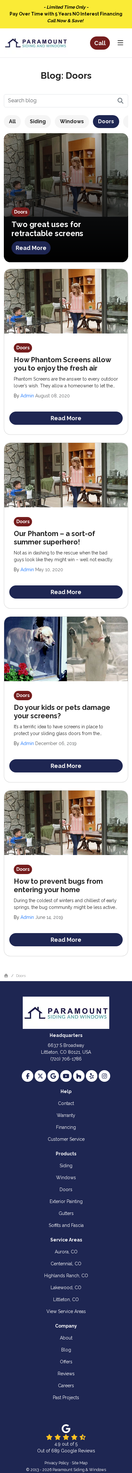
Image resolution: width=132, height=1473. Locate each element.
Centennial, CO (66, 1263)
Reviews (66, 1373)
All (12, 121)
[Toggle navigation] (120, 42)
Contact (66, 1103)
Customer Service (66, 1139)
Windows (72, 121)
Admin (27, 395)
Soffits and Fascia (66, 1225)
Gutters (66, 1213)
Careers (66, 1385)
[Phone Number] (100, 43)
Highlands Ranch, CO (66, 1275)
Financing (66, 1127)
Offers (66, 1361)
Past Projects (66, 1397)
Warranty (66, 1115)
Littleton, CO (66, 1299)
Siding (38, 121)
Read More (31, 247)
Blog (66, 1349)
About (66, 1337)
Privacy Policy (57, 1462)
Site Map (79, 1462)
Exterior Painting (66, 1201)
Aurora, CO (66, 1251)
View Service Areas (66, 1311)
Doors (106, 121)
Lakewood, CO (66, 1287)
